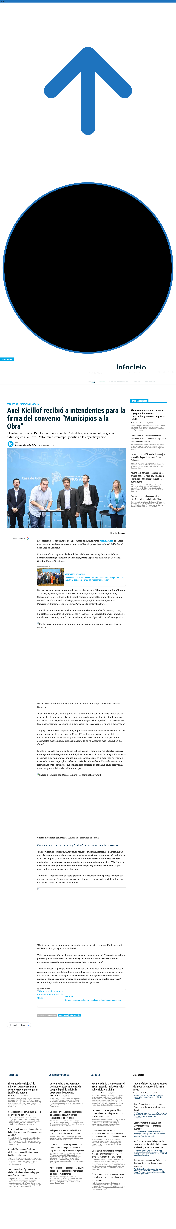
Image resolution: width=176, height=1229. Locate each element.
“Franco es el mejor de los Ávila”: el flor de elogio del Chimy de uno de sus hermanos (150, 1163)
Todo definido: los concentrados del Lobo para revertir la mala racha (150, 1086)
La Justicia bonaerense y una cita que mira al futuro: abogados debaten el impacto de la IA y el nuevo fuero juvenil (67, 1147)
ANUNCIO (69, 996)
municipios (63, 1015)
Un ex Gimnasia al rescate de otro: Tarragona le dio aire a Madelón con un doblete (150, 1107)
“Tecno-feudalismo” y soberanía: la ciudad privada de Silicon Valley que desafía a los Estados (23, 1172)
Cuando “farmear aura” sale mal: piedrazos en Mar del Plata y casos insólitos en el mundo (23, 1152)
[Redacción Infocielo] (11, 444)
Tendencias (12, 1074)
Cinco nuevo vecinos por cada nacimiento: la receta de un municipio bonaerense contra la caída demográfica (109, 1133)
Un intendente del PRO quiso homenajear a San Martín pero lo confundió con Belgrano (148, 457)
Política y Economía (18, 399)
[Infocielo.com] (131, 367)
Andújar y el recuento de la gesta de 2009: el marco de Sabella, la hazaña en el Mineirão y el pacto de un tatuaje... (150, 1144)
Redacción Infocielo (25, 445)
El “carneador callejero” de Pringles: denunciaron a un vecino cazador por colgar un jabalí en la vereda (23, 1088)
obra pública (75, 1015)
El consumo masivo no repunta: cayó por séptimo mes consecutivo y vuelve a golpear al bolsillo (148, 415)
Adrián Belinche (14, 1096)
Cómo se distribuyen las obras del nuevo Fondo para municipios (93, 1000)
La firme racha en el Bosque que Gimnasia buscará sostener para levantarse (147, 1125)
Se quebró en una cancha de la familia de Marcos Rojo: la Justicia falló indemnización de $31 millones (66, 1115)
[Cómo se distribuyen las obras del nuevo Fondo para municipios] (50, 998)
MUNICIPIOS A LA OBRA (75, 574)
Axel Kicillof (106, 540)
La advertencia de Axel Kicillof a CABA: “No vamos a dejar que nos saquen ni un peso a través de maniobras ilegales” (94, 578)
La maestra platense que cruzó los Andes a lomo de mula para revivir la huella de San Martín (107, 1113)
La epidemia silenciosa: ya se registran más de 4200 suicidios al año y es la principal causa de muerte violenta (108, 1153)
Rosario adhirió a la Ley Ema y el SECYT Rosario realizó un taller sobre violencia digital (108, 1086)
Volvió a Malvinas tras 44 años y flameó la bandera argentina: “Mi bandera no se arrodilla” (25, 1132)
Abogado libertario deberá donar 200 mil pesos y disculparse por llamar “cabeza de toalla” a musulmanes (67, 1171)
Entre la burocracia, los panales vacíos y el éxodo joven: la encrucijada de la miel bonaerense (109, 1177)
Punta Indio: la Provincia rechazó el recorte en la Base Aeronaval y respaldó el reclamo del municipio (148, 438)
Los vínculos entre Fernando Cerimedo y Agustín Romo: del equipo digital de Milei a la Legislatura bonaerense (65, 1088)
